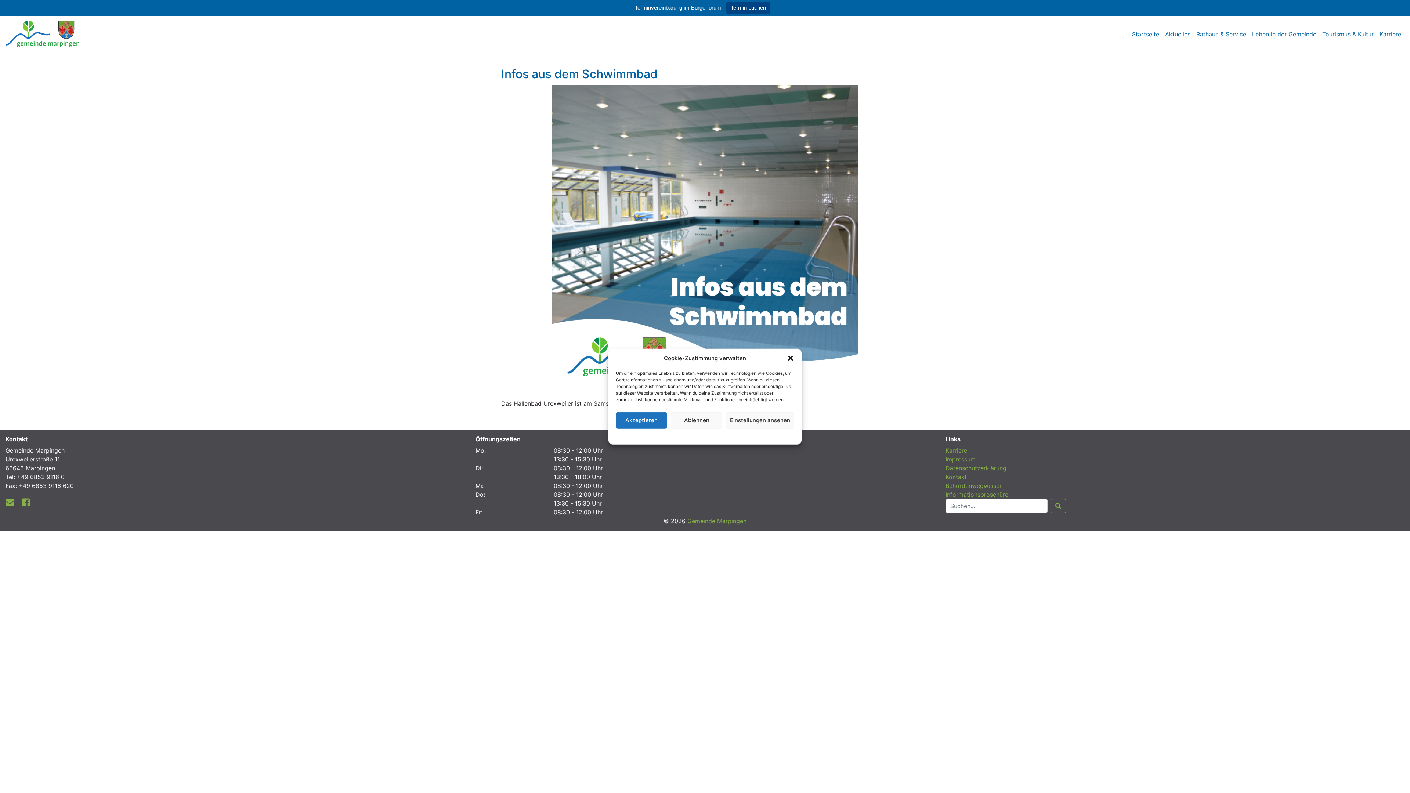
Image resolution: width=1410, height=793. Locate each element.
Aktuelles (1177, 34)
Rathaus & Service (1221, 34)
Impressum (961, 459)
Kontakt (956, 477)
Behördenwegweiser (974, 485)
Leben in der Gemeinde (1284, 34)
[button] (790, 358)
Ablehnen (696, 420)
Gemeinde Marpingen (716, 521)
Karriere (1390, 34)
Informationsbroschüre (977, 494)
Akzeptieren (641, 420)
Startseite (1145, 34)
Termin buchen (748, 7)
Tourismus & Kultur (1348, 34)
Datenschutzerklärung (705, 435)
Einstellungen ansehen (760, 420)
